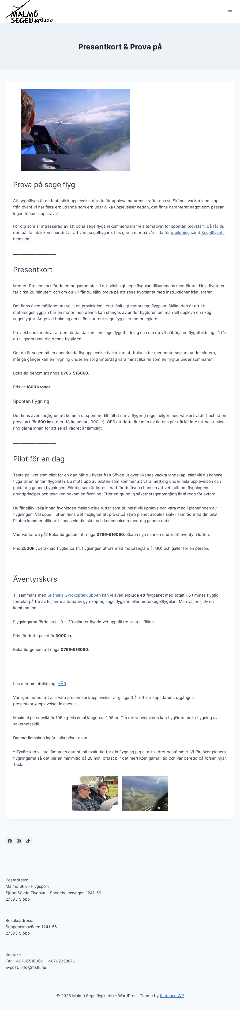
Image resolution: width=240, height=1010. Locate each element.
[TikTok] (28, 841)
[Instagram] (19, 841)
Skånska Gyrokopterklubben (74, 595)
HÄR (62, 683)
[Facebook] (10, 841)
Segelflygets (213, 232)
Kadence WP (172, 995)
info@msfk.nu (33, 967)
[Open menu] (230, 11)
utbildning (181, 232)
